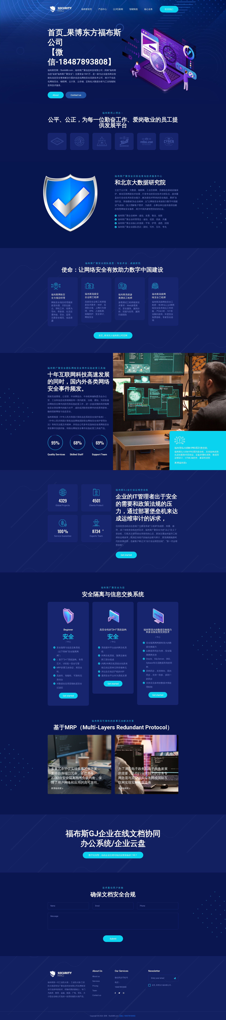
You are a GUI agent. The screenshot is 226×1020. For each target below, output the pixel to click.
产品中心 (102, 9)
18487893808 (120, 987)
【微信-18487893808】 (127, 1016)
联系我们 (169, 9)
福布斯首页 (86, 9)
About (56, 95)
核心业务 (148, 9)
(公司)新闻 (118, 9)
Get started (126, 555)
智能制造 (133, 9)
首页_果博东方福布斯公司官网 (113, 335)
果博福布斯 (180, 463)
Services (96, 981)
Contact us (76, 95)
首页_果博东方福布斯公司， (162, 985)
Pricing (95, 986)
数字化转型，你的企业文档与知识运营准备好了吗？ (113, 855)
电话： (117, 982)
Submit (113, 938)
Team (94, 990)
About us (96, 976)
